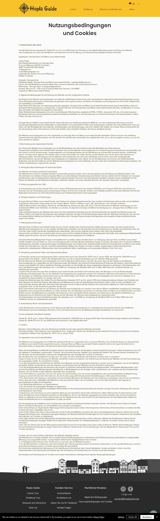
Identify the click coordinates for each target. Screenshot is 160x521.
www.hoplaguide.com (27, 52)
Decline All (132, 517)
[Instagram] (123, 489)
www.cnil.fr (82, 193)
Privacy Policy (98, 517)
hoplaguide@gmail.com (81, 82)
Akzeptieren (147, 517)
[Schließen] (157, 517)
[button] (132, 9)
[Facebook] (130, 489)
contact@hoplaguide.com (29, 71)
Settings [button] (121, 517)
